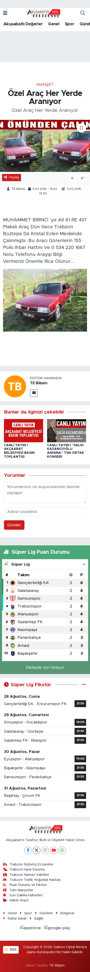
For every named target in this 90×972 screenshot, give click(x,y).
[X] (36, 850)
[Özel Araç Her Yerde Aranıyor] (45, 145)
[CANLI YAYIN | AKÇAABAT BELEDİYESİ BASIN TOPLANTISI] (23, 430)
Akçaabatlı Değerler (23, 24)
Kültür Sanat (17, 918)
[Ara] (82, 13)
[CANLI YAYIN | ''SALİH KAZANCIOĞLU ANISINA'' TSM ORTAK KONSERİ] (66, 430)
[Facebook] (28, 850)
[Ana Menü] (5, 13)
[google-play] (57, 929)
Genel (53, 24)
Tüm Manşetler (21, 890)
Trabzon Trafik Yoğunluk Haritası (35, 880)
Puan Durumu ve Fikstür (28, 885)
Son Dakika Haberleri (25, 895)
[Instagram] (45, 850)
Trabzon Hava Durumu (27, 869)
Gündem (46, 913)
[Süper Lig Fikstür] (84, 685)
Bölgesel (67, 913)
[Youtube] (53, 850)
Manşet (45, 85)
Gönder (14, 525)
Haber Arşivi (18, 900)
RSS (13, 949)
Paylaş (14, 177)
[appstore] (31, 929)
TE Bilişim (57, 965)
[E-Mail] (34, 393)
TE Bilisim (18, 189)
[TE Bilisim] (15, 386)
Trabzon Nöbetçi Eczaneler (31, 864)
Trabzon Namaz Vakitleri (29, 875)
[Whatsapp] (62, 850)
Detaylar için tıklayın (45, 667)
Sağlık (38, 918)
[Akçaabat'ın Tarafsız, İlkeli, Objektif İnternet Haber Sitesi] (43, 13)
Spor (69, 24)
